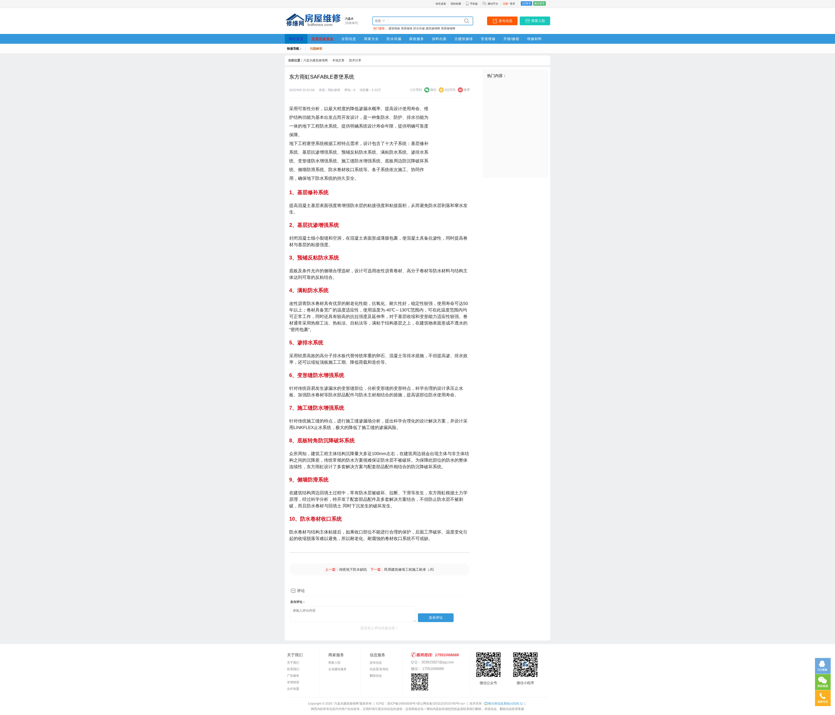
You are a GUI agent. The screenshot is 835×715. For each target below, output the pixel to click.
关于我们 (293, 662)
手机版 (474, 3)
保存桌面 (441, 3)
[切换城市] (351, 23)
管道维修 (488, 39)
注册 (505, 3)
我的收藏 (456, 3)
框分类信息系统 (505, 703)
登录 (512, 3)
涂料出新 (439, 39)
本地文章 (338, 60)
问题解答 (316, 48)
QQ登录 (526, 3)
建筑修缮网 (433, 28)
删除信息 (376, 675)
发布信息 (506, 21)
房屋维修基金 (322, 39)
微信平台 (493, 3)
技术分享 (355, 60)
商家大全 (371, 39)
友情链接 (293, 682)
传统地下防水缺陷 (353, 569)
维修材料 (534, 39)
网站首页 (296, 39)
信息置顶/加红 (379, 669)
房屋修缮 (406, 28)
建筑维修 (394, 28)
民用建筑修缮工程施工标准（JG (409, 569)
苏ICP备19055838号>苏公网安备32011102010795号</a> (426, 703)
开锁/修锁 (511, 39)
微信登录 (539, 3)
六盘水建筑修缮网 (315, 60)
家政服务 (416, 39)
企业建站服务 (337, 669)
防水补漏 (419, 28)
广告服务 (293, 675)
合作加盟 (293, 688)
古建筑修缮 (463, 39)
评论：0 (349, 90)
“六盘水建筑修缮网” (346, 703)
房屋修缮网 (448, 28)
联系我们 (293, 669)
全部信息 (348, 39)
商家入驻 (538, 21)
